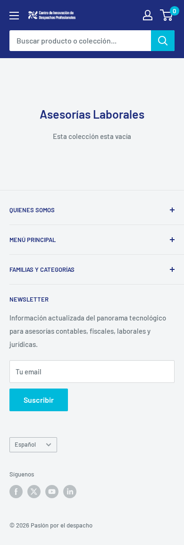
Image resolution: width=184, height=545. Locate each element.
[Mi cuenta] (147, 15)
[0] (167, 15)
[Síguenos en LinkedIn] (69, 491)
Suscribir (39, 399)
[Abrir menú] (14, 15)
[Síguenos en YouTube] (52, 491)
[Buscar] (163, 40)
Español (25, 444)
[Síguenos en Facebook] (16, 491)
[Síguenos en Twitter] (34, 491)
